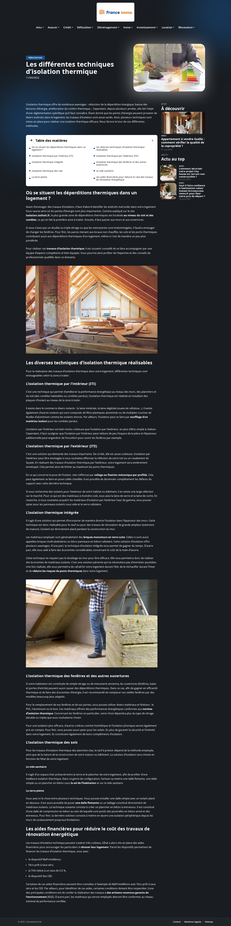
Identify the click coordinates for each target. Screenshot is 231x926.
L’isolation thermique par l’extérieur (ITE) (117, 155)
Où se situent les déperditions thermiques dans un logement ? (59, 148)
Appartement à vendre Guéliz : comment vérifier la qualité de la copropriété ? (182, 142)
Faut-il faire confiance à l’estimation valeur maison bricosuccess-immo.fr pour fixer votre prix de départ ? (192, 191)
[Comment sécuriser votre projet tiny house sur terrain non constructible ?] (168, 173)
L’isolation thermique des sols (47, 170)
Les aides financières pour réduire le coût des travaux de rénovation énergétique (124, 178)
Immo (163, 136)
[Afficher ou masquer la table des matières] (110, 140)
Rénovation (35, 58)
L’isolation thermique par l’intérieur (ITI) (52, 155)
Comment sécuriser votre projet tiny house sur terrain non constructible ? (192, 172)
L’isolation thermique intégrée (47, 162)
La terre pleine (39, 176)
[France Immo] (115, 12)
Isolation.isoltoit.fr (38, 215)
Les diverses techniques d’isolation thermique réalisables (120, 148)
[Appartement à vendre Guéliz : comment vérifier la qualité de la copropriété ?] (183, 123)
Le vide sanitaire (104, 170)
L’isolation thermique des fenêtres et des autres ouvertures (121, 163)
